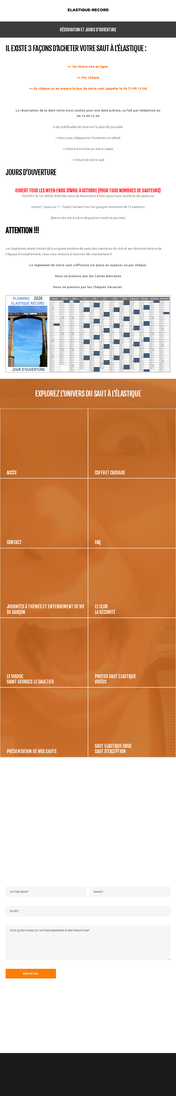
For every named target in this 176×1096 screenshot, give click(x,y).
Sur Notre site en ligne (90, 66)
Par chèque (90, 77)
